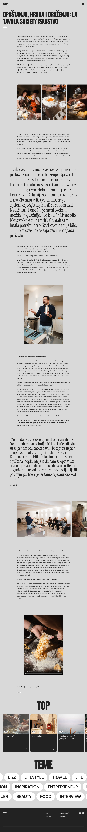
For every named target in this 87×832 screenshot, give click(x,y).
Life (41, 4)
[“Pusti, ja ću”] (16, 724)
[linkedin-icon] (83, 813)
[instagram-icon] (80, 813)
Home (36, 4)
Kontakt (62, 817)
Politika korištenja (65, 813)
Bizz (45, 4)
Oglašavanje (64, 816)
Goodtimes (51, 4)
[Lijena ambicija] (43, 724)
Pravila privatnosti (65, 812)
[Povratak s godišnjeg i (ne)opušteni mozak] (71, 724)
